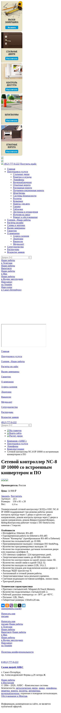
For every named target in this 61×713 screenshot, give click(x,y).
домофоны (51, 688)
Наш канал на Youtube (6, 283)
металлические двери (27, 688)
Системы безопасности (24, 195)
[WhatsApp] (15, 605)
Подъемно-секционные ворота (28, 190)
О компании (13, 233)
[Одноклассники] (7, 605)
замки (42, 688)
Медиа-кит (18, 244)
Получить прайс (28, 164)
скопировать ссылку (11, 608)
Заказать (5, 496)
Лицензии (18, 238)
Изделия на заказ (21, 214)
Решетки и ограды (22, 177)
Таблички (18, 209)
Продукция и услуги (17, 171)
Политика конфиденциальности (17, 652)
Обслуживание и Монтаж (14, 696)
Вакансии (18, 241)
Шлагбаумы (19, 193)
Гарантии (12, 230)
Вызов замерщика (16, 228)
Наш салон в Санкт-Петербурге (11, 288)
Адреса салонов (21, 236)
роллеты (23, 690)
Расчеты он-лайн (9, 366)
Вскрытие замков (16, 252)
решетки (5, 690)
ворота (14, 690)
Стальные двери (21, 174)
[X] (19, 605)
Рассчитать (16, 496)
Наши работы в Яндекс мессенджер (12, 277)
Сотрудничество (15, 246)
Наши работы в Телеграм (8, 261)
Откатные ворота (21, 185)
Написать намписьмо (8, 615)
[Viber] (11, 605)
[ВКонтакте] (3, 605)
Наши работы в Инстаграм (8, 681)
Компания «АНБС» (17, 441)
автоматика (34, 690)
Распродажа (13, 249)
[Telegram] (23, 605)
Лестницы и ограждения (25, 212)
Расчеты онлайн (15, 222)
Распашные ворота (22, 187)
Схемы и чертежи (16, 225)
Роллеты (17, 198)
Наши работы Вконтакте (8, 267)
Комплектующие (15, 449)
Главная (11, 169)
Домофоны (18, 179)
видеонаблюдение (10, 693)
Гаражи (17, 206)
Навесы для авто (21, 204)
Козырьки (18, 201)
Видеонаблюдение (22, 182)
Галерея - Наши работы (19, 220)
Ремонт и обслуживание (25, 217)
